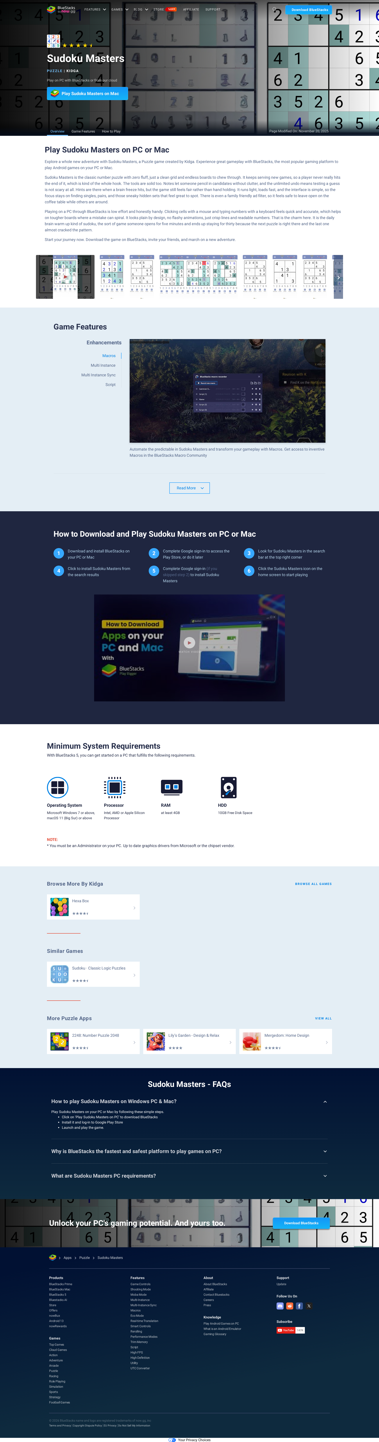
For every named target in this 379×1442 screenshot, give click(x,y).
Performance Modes (144, 1336)
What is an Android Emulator (222, 1329)
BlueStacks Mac (59, 1289)
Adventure (56, 1360)
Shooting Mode (140, 1289)
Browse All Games (313, 884)
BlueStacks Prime (60, 1284)
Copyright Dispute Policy (87, 1425)
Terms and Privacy (60, 1425)
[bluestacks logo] (61, 9)
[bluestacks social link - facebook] (299, 1305)
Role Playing (57, 1381)
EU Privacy (110, 1425)
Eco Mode (137, 1315)
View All (323, 1018)
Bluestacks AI (58, 1300)
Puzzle (55, 71)
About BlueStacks (215, 1284)
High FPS (137, 1352)
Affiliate (191, 9)
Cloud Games (58, 1350)
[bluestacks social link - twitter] (309, 1305)
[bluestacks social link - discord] (280, 1305)
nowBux (54, 1315)
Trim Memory (139, 1342)
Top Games (56, 1344)
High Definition (140, 1357)
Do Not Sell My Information (134, 1425)
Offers (53, 1310)
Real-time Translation (144, 1321)
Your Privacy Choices (194, 1440)
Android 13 (56, 1321)
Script (134, 1347)
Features (92, 9)
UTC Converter (140, 1368)
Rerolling (136, 1331)
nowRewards (58, 1326)
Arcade (54, 1365)
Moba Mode (138, 1294)
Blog (138, 9)
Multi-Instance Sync (143, 1305)
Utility (134, 1363)
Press (207, 1305)
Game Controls (140, 1284)
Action (53, 1355)
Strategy (54, 1397)
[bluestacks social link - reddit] (289, 1305)
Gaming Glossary (215, 1334)
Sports (53, 1392)
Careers (209, 1300)
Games (117, 9)
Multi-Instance (140, 1300)
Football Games (59, 1402)
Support (213, 9)
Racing (53, 1376)
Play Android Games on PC (221, 1323)
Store (164, 9)
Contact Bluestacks (216, 1294)
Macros (136, 1310)
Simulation (56, 1386)
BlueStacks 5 (57, 1294)
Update (281, 1284)
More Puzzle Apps (69, 1018)
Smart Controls (140, 1326)
